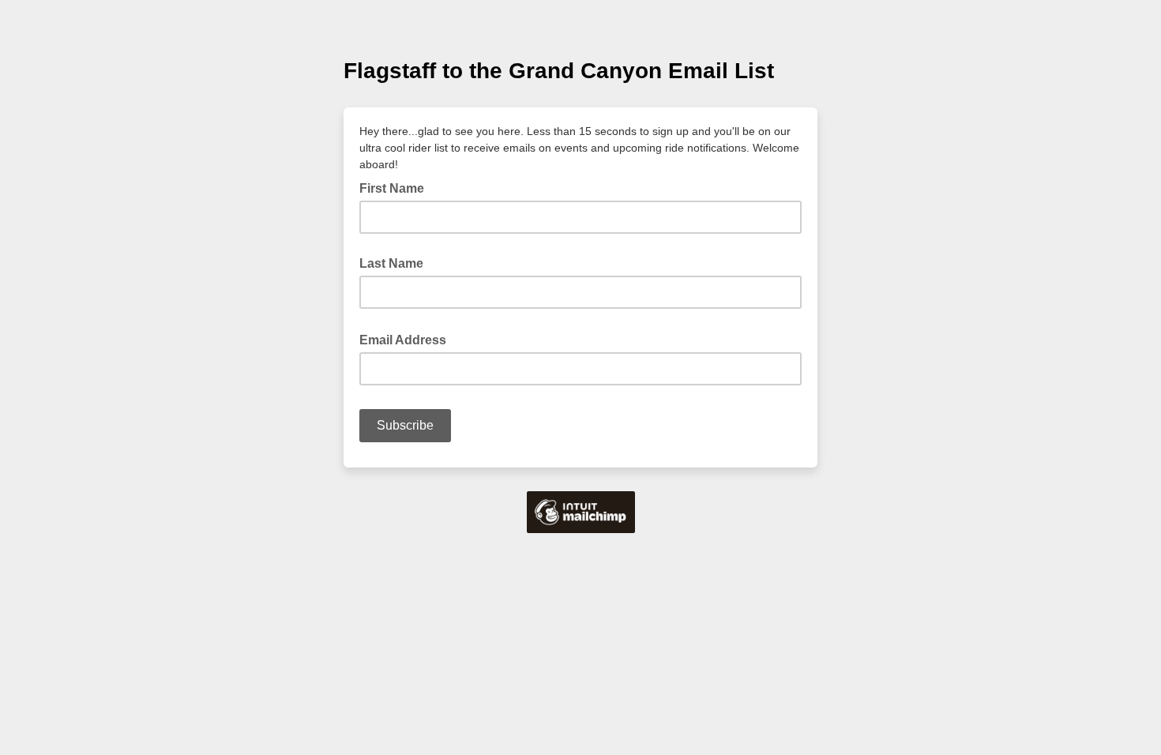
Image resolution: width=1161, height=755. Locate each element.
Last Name (391, 263)
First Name (391, 188)
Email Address (407, 338)
